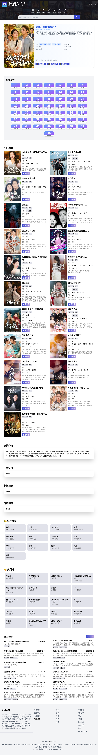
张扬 (73, 292)
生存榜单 (81, 722)
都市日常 (10, 699)
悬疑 (23, 208)
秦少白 (91, 344)
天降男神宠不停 (28, 178)
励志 (73, 391)
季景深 (74, 265)
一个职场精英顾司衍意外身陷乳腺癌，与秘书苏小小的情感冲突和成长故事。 (80, 376)
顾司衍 (74, 370)
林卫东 (28, 318)
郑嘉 (90, 265)
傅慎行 (28, 268)
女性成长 (62, 668)
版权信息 (37, 716)
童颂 (79, 344)
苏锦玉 (84, 318)
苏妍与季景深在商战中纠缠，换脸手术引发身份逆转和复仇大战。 (80, 272)
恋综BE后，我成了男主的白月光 (34, 258)
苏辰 (27, 422)
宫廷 (57, 722)
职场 (73, 155)
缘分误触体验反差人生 (77, 204)
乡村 (45, 44)
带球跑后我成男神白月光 (32, 387)
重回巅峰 (71, 178)
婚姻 (30, 158)
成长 (73, 312)
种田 (59, 44)
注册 (94, 4)
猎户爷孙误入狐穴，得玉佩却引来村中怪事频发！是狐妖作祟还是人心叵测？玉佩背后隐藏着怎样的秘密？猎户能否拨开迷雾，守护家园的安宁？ (34, 220)
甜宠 (30, 234)
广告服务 (37, 710)
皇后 (14, 689)
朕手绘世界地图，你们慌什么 (34, 414)
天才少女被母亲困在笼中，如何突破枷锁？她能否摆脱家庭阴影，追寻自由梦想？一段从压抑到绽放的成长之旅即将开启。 (80, 403)
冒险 (30, 208)
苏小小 (80, 370)
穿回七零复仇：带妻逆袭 (32, 309)
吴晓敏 (79, 187)
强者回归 (55, 689)
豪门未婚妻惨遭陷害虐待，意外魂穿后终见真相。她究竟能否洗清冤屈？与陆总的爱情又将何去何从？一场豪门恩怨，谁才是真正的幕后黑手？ (80, 220)
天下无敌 (61, 689)
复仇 (76, 155)
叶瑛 (32, 422)
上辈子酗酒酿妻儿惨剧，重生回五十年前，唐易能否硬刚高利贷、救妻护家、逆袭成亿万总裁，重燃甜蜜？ (34, 246)
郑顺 (27, 214)
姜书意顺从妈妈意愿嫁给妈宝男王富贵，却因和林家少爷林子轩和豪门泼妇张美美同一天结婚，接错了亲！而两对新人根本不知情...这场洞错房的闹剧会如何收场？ (73, 696)
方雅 (32, 239)
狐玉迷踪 (25, 204)
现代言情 (55, 647)
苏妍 (79, 265)
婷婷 (83, 292)
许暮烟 (74, 344)
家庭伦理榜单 (82, 731)
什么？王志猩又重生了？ (11, 665)
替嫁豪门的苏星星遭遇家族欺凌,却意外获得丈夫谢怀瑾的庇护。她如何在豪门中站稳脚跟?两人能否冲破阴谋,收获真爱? (34, 377)
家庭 (23, 158)
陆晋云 (80, 213)
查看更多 (90, 637)
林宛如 (85, 265)
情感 (27, 158)
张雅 (27, 163)
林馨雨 (74, 213)
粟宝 (73, 318)
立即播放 (26, 173)
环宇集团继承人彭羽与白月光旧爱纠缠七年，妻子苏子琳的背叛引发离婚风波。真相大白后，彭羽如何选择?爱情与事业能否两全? (34, 299)
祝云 (39, 187)
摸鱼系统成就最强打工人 (78, 230)
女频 (79, 728)
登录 (90, 4)
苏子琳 (33, 291)
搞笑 (57, 710)
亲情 (63, 657)
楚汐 (89, 161)
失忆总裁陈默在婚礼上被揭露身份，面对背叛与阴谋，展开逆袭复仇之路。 (80, 193)
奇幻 (27, 208)
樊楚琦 (75, 158)
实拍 (9, 646)
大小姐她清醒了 (74, 335)
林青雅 (34, 268)
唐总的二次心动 (28, 230)
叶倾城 (34, 187)
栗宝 (78, 318)
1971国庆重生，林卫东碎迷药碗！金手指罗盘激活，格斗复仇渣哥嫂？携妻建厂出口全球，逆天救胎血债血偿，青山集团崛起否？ (34, 325)
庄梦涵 (85, 344)
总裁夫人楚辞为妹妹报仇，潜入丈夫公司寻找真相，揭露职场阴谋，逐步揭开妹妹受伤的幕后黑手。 (80, 168)
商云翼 (28, 187)
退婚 (49, 44)
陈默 (73, 187)
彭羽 (27, 291)
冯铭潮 (75, 315)
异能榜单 (81, 713)
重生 (23, 234)
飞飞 (44, 187)
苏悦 (73, 396)
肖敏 (37, 163)
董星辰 (75, 289)
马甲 (66, 647)
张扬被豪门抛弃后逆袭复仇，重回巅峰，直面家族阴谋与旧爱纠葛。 (80, 299)
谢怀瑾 (34, 370)
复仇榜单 (81, 725)
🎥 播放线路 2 (52, 64)
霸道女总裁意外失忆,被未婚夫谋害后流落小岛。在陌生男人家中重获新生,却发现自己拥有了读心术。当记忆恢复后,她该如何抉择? (34, 351)
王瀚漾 (29, 211)
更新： (24, 166)
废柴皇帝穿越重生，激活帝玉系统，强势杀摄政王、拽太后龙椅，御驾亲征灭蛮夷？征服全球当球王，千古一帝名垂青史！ (34, 430)
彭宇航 (39, 291)
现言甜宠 (6, 657)
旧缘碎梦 (25, 283)
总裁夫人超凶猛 (74, 152)
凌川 (78, 239)
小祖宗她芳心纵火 (29, 361)
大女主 (54, 44)
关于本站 (37, 713)
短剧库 (80, 719)
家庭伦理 (12, 657)
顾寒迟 (33, 396)
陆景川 (34, 344)
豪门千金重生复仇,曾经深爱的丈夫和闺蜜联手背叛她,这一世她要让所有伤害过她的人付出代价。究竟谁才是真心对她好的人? (80, 352)
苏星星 (28, 370)
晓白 (33, 318)
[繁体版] (37, 719)
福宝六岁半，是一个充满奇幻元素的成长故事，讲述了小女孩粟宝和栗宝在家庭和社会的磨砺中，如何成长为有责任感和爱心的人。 (80, 325)
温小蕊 (86, 370)
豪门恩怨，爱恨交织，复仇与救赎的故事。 (33, 193)
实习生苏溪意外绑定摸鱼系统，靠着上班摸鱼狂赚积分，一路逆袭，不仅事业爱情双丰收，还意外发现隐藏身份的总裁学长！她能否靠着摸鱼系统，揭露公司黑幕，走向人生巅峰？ (80, 246)
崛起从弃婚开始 (74, 283)
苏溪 (73, 239)
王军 (78, 292)
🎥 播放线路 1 (41, 64)
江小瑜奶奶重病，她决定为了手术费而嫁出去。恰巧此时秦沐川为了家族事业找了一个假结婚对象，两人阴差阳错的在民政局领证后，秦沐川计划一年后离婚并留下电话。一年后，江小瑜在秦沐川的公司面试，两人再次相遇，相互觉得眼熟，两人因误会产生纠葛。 (73, 644)
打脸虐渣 (61, 647)
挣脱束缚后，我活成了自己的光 (34, 153)
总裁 (30, 338)
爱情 (69, 155)
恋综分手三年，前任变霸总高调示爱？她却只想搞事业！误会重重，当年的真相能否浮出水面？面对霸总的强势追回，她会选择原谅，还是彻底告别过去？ (34, 274)
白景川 (79, 161)
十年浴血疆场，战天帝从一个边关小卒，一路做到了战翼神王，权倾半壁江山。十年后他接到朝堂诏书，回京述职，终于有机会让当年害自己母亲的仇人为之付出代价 (73, 686)
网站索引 (81, 710)
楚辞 (73, 161)
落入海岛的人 (27, 335)
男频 (79, 716)
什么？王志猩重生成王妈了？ (12, 644)
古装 (14, 678)
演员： (24, 161)
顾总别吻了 (72, 361)
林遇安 (28, 344)
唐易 (27, 239)
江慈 (84, 161)
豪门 (23, 181)
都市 (73, 234)
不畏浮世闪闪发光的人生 (78, 387)
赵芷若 (86, 213)
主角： (24, 163)
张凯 (32, 163)
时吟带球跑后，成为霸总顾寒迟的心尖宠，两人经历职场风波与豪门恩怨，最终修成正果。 (34, 403)
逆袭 (41, 44)
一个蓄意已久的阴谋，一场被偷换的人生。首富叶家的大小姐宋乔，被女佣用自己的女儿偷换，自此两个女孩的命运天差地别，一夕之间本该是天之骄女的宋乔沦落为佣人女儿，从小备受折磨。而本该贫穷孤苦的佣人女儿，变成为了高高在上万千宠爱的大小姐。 (24, 654)
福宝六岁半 (72, 309)
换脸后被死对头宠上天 (77, 257)
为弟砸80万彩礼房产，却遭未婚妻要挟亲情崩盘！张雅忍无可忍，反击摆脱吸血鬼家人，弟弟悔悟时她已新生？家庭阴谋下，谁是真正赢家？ (34, 169)
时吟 (27, 396)
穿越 (27, 417)
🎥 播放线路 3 (64, 64)
